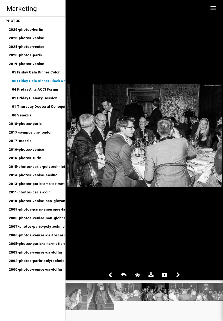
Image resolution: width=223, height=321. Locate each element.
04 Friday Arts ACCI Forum (35, 89)
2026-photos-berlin (26, 29)
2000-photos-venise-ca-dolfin (35, 269)
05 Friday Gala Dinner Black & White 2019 (38, 81)
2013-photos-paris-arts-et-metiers (37, 183)
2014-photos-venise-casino (33, 175)
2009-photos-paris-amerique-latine (37, 209)
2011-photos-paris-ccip (30, 192)
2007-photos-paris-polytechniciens (37, 226)
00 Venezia (22, 115)
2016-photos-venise (26, 149)
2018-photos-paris (25, 123)
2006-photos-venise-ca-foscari (37, 235)
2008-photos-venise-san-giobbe (37, 218)
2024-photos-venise (26, 46)
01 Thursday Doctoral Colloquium (38, 106)
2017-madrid (20, 140)
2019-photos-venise (26, 63)
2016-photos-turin (25, 158)
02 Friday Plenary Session (34, 98)
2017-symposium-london (30, 132)
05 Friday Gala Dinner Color (36, 72)
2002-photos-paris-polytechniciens (37, 260)
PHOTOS (12, 20)
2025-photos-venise (26, 38)
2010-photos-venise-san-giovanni (37, 201)
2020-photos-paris (25, 55)
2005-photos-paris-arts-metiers (37, 243)
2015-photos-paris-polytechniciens (37, 166)
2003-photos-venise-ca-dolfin (35, 252)
